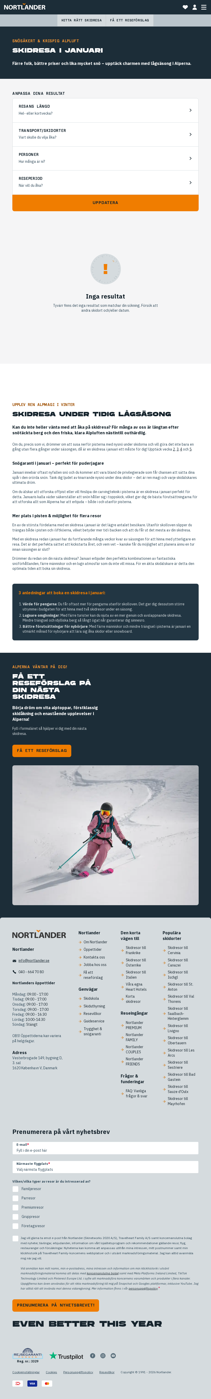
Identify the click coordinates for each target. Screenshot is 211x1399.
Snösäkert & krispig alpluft (45, 41)
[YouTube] (113, 1356)
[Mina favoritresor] (185, 7)
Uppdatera (105, 203)
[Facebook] (93, 1356)
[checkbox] (105, 1207)
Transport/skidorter (42, 131)
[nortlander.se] (39, 935)
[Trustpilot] (66, 1356)
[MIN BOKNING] (194, 7)
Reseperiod (31, 179)
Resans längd (34, 106)
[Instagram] (103, 1356)
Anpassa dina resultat (38, 94)
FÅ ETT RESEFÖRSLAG (42, 751)
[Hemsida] (24, 7)
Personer (29, 155)
